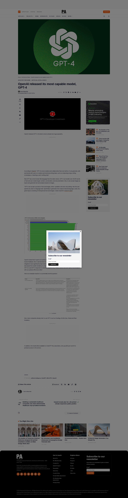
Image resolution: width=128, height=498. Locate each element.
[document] (64, 249)
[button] (80, 231)
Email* (49, 259)
